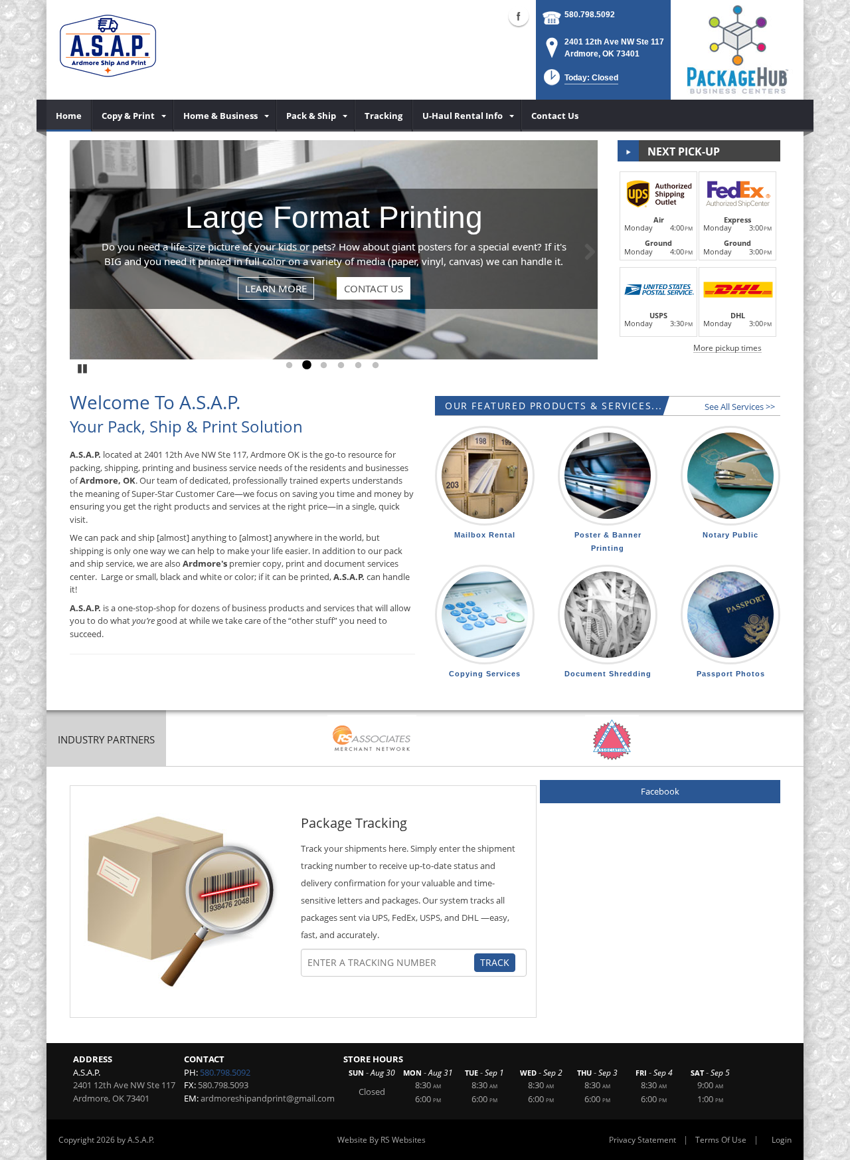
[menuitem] (69, 116)
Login (782, 1139)
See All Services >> (740, 407)
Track (494, 962)
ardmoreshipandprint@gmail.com (268, 1098)
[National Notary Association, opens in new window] (612, 740)
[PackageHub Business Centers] (737, 48)
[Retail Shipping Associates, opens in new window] (371, 740)
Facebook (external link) (519, 16)
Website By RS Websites (381, 1139)
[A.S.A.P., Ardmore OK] (107, 50)
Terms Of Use (720, 1139)
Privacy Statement (642, 1139)
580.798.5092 (589, 14)
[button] (579, 81)
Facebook (660, 791)
